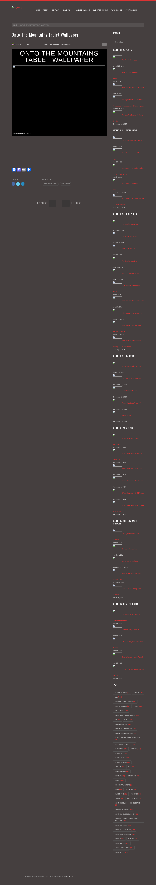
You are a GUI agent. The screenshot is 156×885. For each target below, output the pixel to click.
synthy (133, 839)
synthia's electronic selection (127, 804)
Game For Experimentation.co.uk (107, 10)
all (118, 697)
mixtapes (134, 776)
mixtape (120, 776)
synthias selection (125, 830)
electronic (121, 711)
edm (138, 706)
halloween (121, 749)
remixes (136, 794)
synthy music (122, 843)
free (128, 720)
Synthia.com (131, 10)
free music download (125, 729)
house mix (121, 753)
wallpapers (66, 184)
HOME (15, 25)
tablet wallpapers (50, 184)
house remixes (122, 762)
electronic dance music (127, 715)
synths (119, 839)
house (136, 749)
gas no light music (125, 744)
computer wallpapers (125, 702)
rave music (121, 794)
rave (118, 789)
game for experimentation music (127, 739)
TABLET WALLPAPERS (51, 44)
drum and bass (122, 706)
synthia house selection (126, 814)
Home (37, 10)
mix (132, 767)
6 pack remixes (122, 693)
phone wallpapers (124, 785)
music (119, 780)
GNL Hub (66, 10)
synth (119, 798)
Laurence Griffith (69, 876)
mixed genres (122, 771)
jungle (119, 767)
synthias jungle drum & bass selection (126, 820)
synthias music (123, 825)
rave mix (131, 789)
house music (122, 758)
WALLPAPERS (66, 44)
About (46, 10)
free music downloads (125, 733)
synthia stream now (125, 834)
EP (118, 720)
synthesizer (134, 798)
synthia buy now (124, 810)
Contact (55, 10)
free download (123, 724)
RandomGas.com (83, 10)
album (138, 693)
